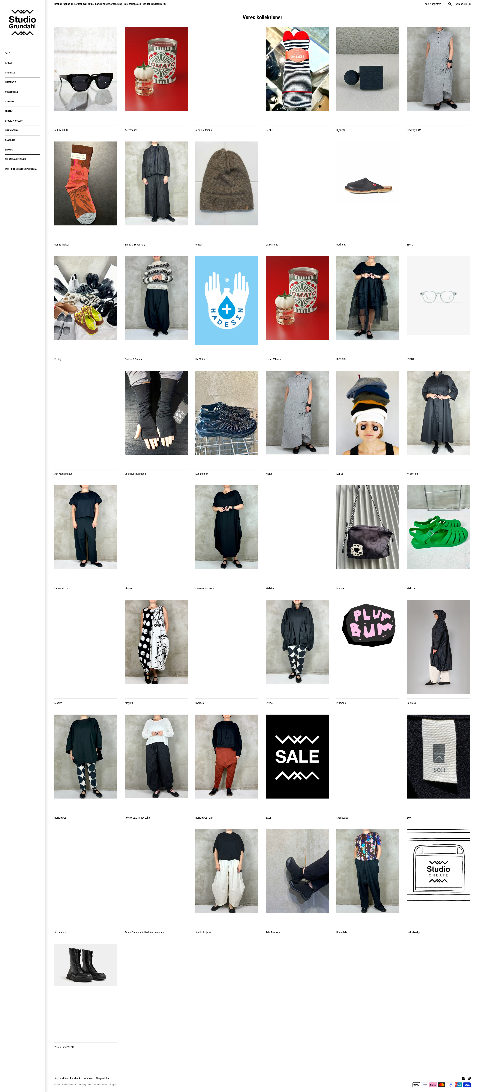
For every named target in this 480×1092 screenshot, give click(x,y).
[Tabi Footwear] (297, 876)
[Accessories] (156, 74)
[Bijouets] (367, 74)
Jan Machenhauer (63, 473)
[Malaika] (297, 532)
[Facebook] (463, 1078)
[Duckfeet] (367, 188)
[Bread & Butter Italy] (156, 188)
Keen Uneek (201, 473)
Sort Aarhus (60, 932)
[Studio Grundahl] (22, 22)
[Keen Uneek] (226, 418)
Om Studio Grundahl (15, 159)
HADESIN (200, 359)
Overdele (10, 72)
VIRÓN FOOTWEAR (64, 1046)
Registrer (436, 3)
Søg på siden (61, 1078)
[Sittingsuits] (367, 762)
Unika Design (11, 130)
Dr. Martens (272, 244)
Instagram (88, 1078)
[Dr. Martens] (297, 188)
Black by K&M (414, 130)
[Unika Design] (438, 876)
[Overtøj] (297, 647)
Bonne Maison (61, 244)
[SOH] (438, 762)
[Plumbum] (367, 647)
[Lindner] (156, 532)
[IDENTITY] (367, 303)
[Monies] (85, 647)
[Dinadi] (226, 188)
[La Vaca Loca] (85, 532)
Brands (9, 149)
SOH (409, 817)
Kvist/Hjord (412, 473)
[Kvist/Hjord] (438, 418)
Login (426, 3)
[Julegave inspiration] (156, 418)
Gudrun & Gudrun (133, 359)
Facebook (75, 1078)
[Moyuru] (156, 647)
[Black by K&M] (438, 74)
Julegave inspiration (135, 473)
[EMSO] (438, 188)
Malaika (270, 588)
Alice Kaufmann (203, 130)
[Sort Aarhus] (85, 876)
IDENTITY (341, 359)
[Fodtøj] (85, 303)
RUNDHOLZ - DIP (204, 817)
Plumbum (341, 702)
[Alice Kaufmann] (226, 74)
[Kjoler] (297, 418)
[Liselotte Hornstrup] (226, 532)
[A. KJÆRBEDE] (85, 74)
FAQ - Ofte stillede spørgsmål (21, 169)
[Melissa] (438, 532)
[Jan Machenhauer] (85, 418)
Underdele (10, 82)
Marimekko (342, 588)
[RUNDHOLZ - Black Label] (156, 762)
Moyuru (129, 702)
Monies (58, 702)
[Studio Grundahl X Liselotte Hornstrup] (156, 876)
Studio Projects (13, 121)
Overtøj (9, 101)
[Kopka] (367, 418)
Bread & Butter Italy (135, 244)
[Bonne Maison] (85, 188)
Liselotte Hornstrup (205, 588)
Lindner (129, 588)
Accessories (11, 92)
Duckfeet (341, 244)
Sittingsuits (342, 817)
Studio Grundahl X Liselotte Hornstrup (144, 932)
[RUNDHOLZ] (85, 762)
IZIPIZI (410, 359)
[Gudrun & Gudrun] (156, 303)
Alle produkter (103, 1078)
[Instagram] (469, 1078)
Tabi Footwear (273, 932)
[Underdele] (367, 876)
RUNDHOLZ (60, 817)
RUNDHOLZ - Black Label (137, 817)
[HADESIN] (226, 303)
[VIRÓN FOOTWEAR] (85, 991)
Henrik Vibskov (273, 359)
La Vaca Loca (61, 588)
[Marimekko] (367, 532)
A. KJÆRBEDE (61, 130)
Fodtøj (9, 111)
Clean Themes (93, 1084)
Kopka (339, 473)
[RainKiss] (438, 647)
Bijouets (340, 130)
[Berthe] (297, 74)
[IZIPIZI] (438, 303)
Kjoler (8, 63)
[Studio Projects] (226, 876)
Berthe (269, 130)
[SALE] (297, 762)
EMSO (410, 244)
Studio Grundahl (69, 1084)
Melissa (411, 588)
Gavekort (10, 140)
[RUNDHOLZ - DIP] (226, 762)
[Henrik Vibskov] (297, 303)
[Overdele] (226, 647)
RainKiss (411, 702)
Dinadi (198, 244)
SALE (7, 53)
